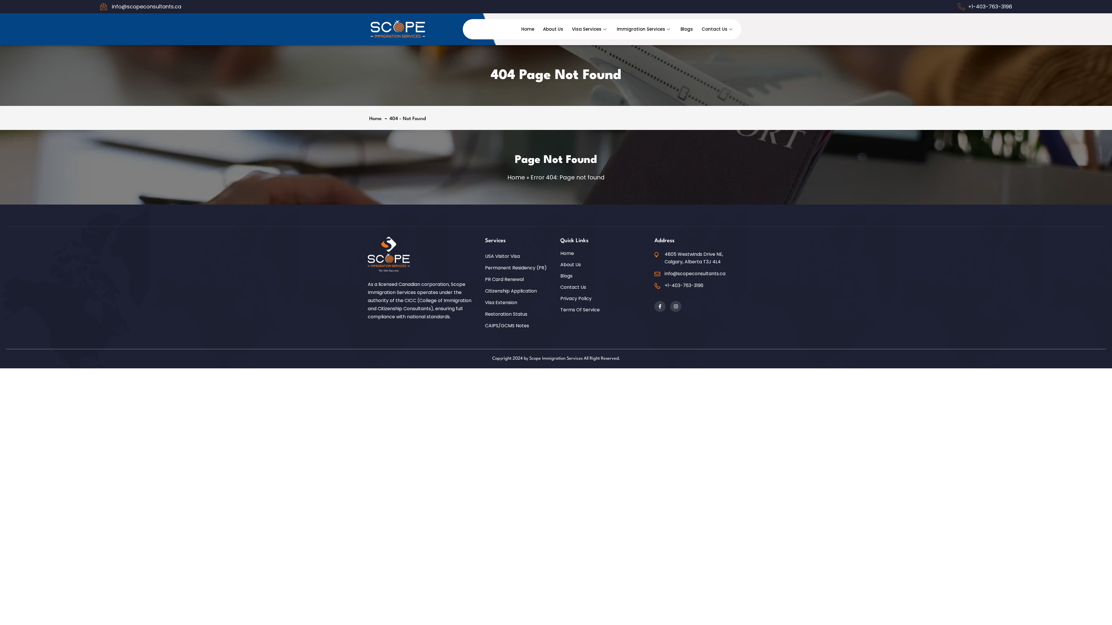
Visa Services (586, 29)
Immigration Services (641, 29)
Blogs (687, 29)
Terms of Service (580, 310)
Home (527, 29)
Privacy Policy (576, 299)
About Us (553, 29)
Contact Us (714, 29)
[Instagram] (675, 306)
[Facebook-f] (659, 306)
